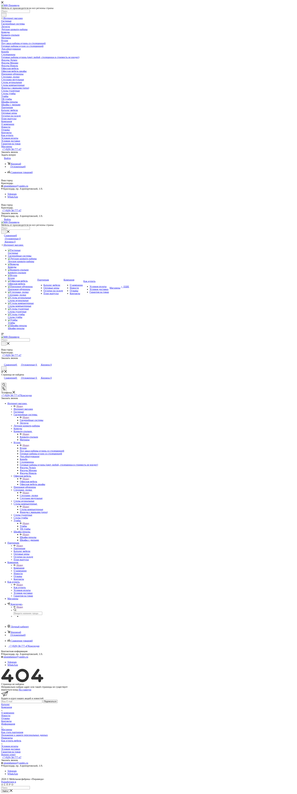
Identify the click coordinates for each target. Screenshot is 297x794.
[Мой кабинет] (2, 361)
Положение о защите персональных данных (24, 735)
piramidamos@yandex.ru (16, 186)
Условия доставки (10, 749)
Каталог (5, 704)
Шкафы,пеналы (28, 537)
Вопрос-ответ (8, 754)
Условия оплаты (9, 746)
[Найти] (3, 15)
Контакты (6, 721)
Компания (19, 568)
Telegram (12, 194)
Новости (5, 715)
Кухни (23, 448)
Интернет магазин (23, 409)
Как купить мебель (11, 740)
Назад (20, 406)
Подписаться (50, 701)
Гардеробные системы (31, 420)
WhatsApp (12, 196)
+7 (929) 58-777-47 (11, 149)
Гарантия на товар (11, 751)
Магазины (6, 729)
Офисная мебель (28, 481)
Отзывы (5, 718)
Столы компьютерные (31, 509)
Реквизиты (7, 738)
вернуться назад (9, 689)
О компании (7, 712)
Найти (5, 791)
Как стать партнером (12, 732)
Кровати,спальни (29, 437)
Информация (8, 724)
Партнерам (19, 548)
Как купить (20, 587)
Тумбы (23, 526)
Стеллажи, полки (29, 495)
